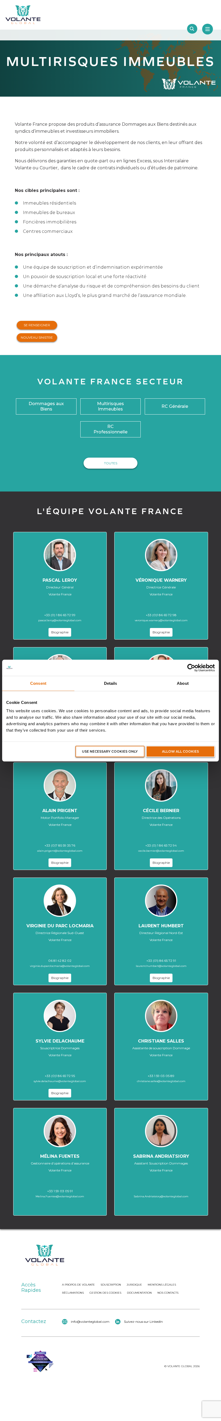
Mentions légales (162, 1284)
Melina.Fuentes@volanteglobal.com (60, 1196)
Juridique (134, 1284)
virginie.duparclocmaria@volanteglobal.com (60, 966)
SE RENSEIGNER (37, 325)
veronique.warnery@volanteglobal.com (161, 620)
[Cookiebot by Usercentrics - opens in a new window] (191, 668)
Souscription (111, 1284)
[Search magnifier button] (192, 28)
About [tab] (183, 683)
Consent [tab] (38, 683)
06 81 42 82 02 (59, 961)
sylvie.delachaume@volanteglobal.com (60, 1081)
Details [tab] (110, 683)
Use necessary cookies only (110, 751)
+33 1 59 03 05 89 (161, 1076)
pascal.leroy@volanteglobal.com (59, 620)
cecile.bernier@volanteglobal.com (161, 850)
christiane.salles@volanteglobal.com (161, 1081)
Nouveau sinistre (37, 337)
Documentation (139, 1292)
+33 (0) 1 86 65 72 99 (59, 615)
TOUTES (110, 463)
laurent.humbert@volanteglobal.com (161, 966)
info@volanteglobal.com (90, 1322)
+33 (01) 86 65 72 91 (161, 961)
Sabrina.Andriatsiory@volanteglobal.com (161, 1196)
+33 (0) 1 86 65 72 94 (161, 845)
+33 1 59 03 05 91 (60, 1191)
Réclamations (73, 1292)
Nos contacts (167, 1292)
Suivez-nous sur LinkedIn (143, 1322)
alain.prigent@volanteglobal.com (59, 850)
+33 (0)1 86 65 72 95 (60, 1076)
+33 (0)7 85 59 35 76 (59, 845)
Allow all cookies (180, 751)
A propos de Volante (78, 1284)
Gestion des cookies (105, 1292)
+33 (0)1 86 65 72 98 (161, 615)
